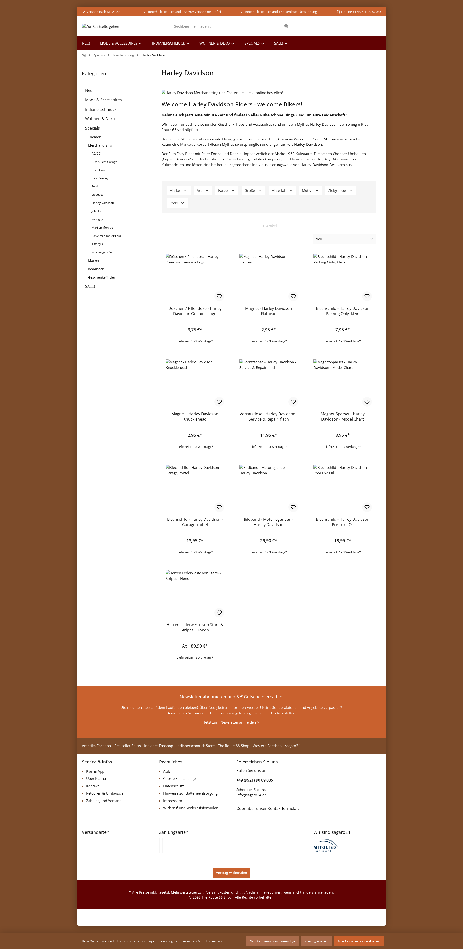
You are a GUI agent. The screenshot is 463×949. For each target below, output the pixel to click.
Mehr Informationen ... (213, 941)
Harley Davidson (103, 203)
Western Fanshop (267, 745)
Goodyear (98, 195)
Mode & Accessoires (103, 100)
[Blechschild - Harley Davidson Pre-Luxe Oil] (342, 489)
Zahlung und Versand (104, 800)
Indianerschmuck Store (196, 745)
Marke (175, 190)
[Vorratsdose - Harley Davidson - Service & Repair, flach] (268, 383)
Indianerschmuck (100, 109)
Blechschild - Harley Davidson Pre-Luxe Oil (342, 522)
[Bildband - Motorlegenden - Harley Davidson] (268, 489)
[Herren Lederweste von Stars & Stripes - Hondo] (195, 594)
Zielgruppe (337, 190)
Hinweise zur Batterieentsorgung (190, 793)
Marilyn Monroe (102, 227)
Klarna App (95, 771)
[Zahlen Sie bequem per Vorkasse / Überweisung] (162, 845)
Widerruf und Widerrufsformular (190, 807)
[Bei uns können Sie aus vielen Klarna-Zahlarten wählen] (159, 845)
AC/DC (96, 154)
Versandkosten (218, 892)
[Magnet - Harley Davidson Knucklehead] (195, 383)
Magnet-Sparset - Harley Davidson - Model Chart (343, 416)
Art (200, 190)
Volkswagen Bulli (103, 252)
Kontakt (92, 785)
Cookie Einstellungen (180, 778)
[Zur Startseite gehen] (100, 26)
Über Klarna (96, 778)
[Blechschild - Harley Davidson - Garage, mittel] (195, 489)
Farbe (223, 190)
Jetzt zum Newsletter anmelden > (231, 722)
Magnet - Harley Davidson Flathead (268, 311)
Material (279, 190)
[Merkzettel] (352, 26)
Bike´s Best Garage (104, 162)
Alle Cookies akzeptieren (359, 941)
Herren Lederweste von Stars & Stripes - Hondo (194, 627)
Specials (92, 128)
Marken (94, 260)
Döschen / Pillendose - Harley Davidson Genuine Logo (195, 311)
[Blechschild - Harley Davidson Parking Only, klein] (342, 278)
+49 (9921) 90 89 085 (254, 780)
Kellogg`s (98, 219)
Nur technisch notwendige (272, 941)
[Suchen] (286, 26)
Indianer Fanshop (158, 745)
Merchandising (100, 145)
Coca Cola (98, 170)
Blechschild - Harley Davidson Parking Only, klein (342, 311)
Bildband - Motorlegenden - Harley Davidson (268, 522)
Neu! (89, 90)
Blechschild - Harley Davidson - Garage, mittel (195, 522)
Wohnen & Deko (100, 118)
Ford (95, 186)
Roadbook (96, 269)
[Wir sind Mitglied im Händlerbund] (325, 845)
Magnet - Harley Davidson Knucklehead (194, 416)
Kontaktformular (283, 808)
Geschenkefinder (101, 277)
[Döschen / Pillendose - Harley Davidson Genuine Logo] (195, 278)
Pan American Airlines (106, 236)
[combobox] (226, 26)
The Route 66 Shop (233, 745)
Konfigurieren (316, 941)
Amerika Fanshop (96, 745)
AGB (166, 771)
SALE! (90, 286)
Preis (174, 203)
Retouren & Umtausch (104, 793)
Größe (250, 190)
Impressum (172, 800)
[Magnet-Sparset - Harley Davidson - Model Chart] (342, 383)
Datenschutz (173, 785)
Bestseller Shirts (127, 745)
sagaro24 (292, 745)
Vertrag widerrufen (231, 872)
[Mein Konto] (365, 26)
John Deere (99, 211)
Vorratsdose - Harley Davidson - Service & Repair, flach (269, 416)
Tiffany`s (97, 244)
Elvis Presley (100, 178)
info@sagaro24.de (251, 794)
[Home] (84, 55)
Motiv (307, 190)
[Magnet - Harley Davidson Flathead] (268, 278)
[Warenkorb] (377, 26)
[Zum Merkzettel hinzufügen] (219, 296)
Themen (94, 137)
